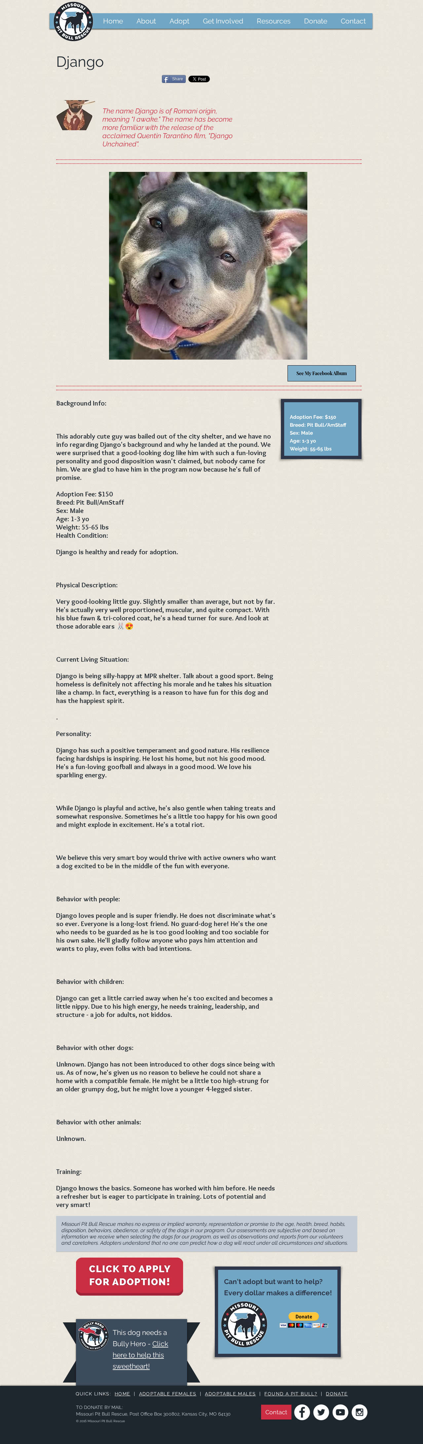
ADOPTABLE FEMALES (168, 1393)
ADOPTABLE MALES (230, 1393)
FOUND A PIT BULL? (290, 1393)
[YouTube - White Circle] (340, 1412)
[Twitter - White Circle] (321, 1412)
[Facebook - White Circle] (302, 1412)
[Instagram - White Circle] (359, 1412)
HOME (123, 1393)
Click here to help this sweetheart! (140, 1355)
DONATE (337, 1393)
